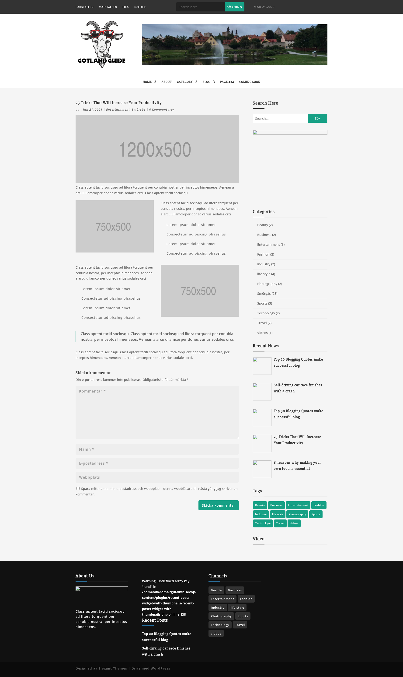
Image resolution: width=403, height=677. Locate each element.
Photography (267, 283)
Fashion (263, 254)
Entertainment (118, 109)
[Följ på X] (307, 7)
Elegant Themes (112, 668)
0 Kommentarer (161, 109)
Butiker (140, 7)
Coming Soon (250, 82)
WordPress (160, 668)
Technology (266, 313)
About (167, 82)
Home (147, 82)
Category (185, 82)
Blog (206, 82)
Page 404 (227, 82)
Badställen (85, 7)
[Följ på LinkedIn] (322, 7)
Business (264, 234)
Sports (262, 303)
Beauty (262, 225)
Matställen (108, 7)
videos (294, 523)
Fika (125, 7)
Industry (263, 264)
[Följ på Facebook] (299, 7)
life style (263, 274)
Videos (262, 332)
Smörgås (139, 109)
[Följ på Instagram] (314, 7)
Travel (262, 323)
